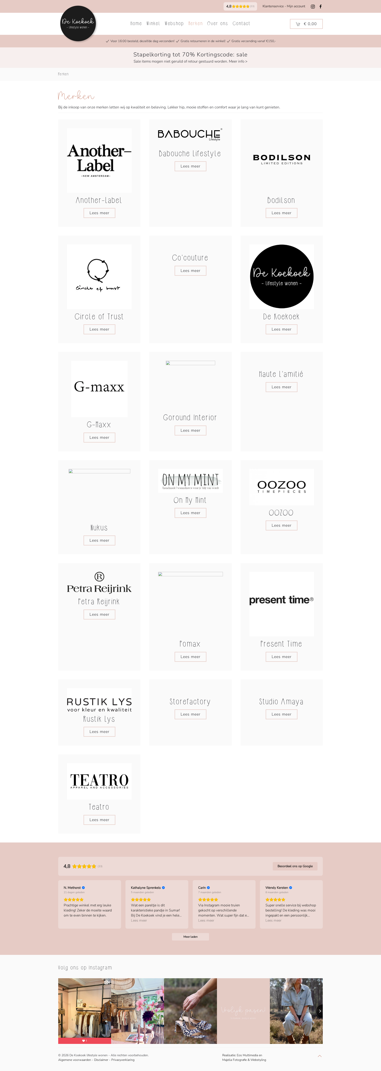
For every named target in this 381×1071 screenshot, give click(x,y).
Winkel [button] (154, 23)
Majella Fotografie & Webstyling (244, 1060)
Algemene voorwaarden (74, 1060)
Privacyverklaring (122, 1060)
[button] (306, 24)
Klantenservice (273, 6)
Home (136, 23)
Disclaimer (101, 1060)
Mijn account (296, 6)
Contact (242, 23)
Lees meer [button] (139, 920)
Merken (196, 23)
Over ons (217, 23)
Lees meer (99, 213)
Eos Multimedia (247, 1055)
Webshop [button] (174, 23)
